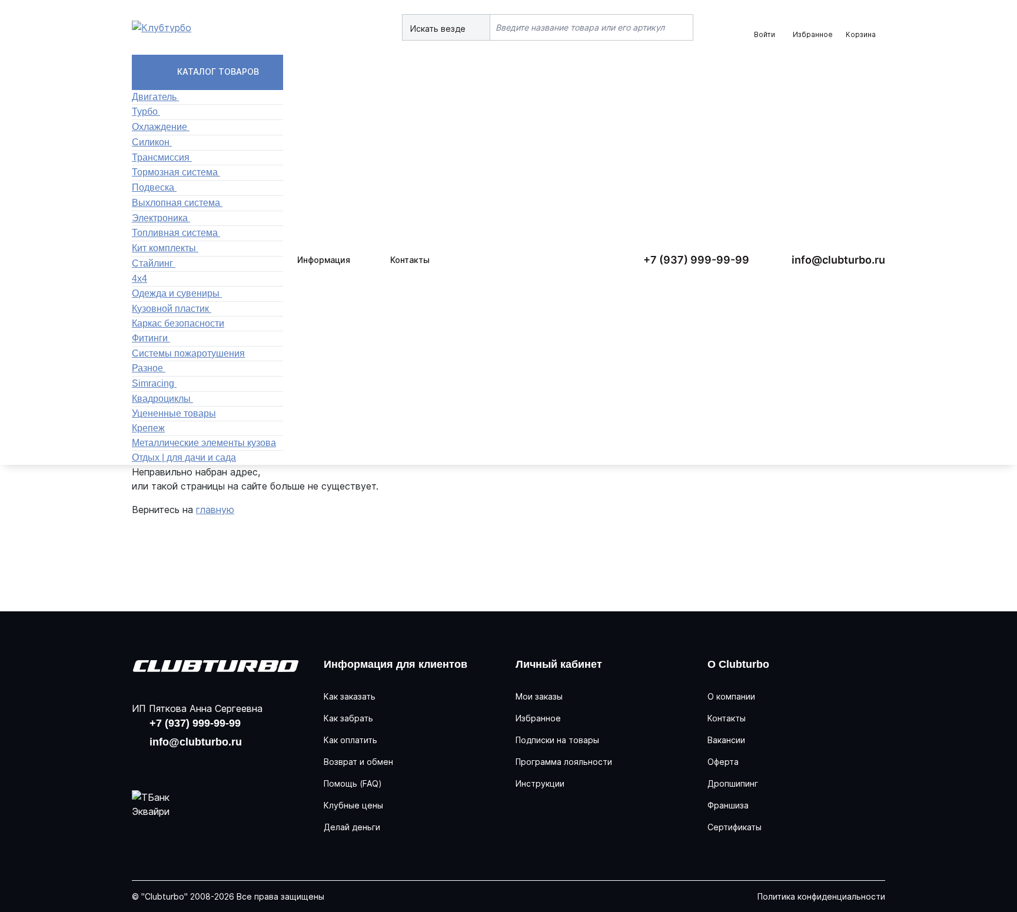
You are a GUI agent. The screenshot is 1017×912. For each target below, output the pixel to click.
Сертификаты (734, 827)
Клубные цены (353, 805)
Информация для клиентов (395, 664)
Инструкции (540, 783)
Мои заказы (539, 696)
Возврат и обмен (358, 762)
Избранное (538, 718)
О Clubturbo (738, 664)
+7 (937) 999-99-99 (696, 260)
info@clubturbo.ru (838, 260)
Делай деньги (352, 827)
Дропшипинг (732, 783)
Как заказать (349, 696)
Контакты (410, 260)
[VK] (143, 764)
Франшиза (728, 805)
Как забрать (348, 718)
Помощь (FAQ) (353, 783)
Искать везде (439, 29)
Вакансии (726, 740)
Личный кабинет (559, 664)
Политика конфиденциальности (821, 896)
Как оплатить (350, 740)
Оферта (723, 762)
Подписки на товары (557, 740)
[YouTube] (181, 764)
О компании (731, 696)
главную (215, 509)
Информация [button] (323, 260)
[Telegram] (219, 764)
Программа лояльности (564, 762)
